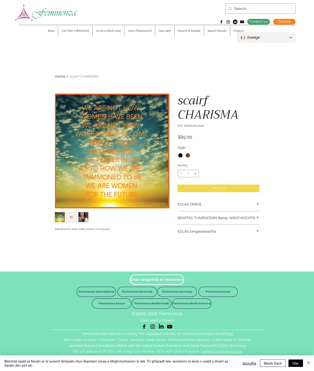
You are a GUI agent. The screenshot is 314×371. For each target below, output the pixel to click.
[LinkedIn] (235, 22)
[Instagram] (228, 22)
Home (60, 76)
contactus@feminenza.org (222, 352)
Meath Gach (273, 363)
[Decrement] (180, 173)
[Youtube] (242, 22)
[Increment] (196, 173)
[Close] (308, 363)
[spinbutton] (188, 173)
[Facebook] (221, 22)
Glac (295, 363)
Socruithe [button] (249, 363)
